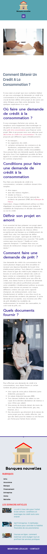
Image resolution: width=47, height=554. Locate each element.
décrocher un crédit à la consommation (18, 134)
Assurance (8, 482)
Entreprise (8, 492)
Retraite (7, 499)
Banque (7, 486)
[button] (23, 16)
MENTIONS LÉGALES (18, 549)
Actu (5, 479)
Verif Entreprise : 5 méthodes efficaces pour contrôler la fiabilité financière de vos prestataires (28, 525)
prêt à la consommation (16, 130)
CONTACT (34, 549)
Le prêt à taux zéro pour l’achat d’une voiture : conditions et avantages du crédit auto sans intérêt (27, 513)
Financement (9, 489)
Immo (6, 496)
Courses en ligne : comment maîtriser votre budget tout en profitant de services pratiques (27, 537)
